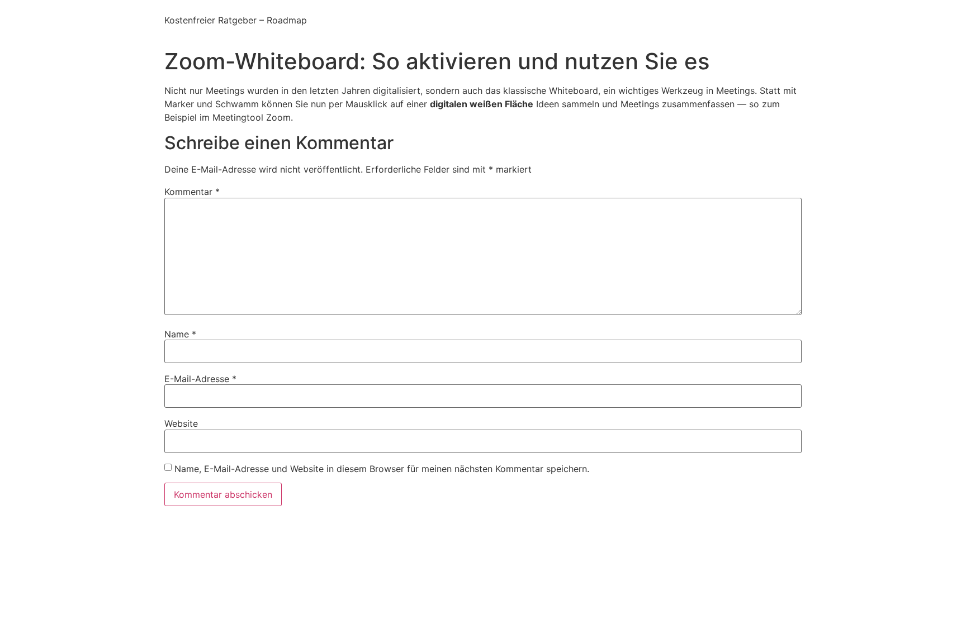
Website (181, 423)
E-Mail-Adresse (200, 378)
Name (180, 334)
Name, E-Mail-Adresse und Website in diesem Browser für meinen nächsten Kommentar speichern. (381, 468)
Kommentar (192, 191)
